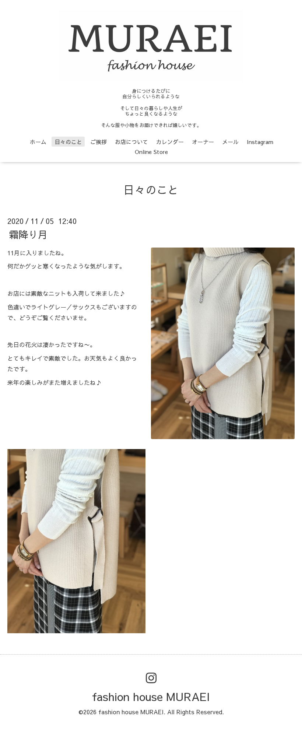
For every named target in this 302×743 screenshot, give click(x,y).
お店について (131, 142)
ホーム (38, 142)
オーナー (203, 142)
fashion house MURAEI (151, 696)
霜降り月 (28, 234)
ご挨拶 (98, 142)
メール (230, 142)
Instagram (260, 142)
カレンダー (170, 142)
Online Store (151, 151)
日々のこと (68, 142)
